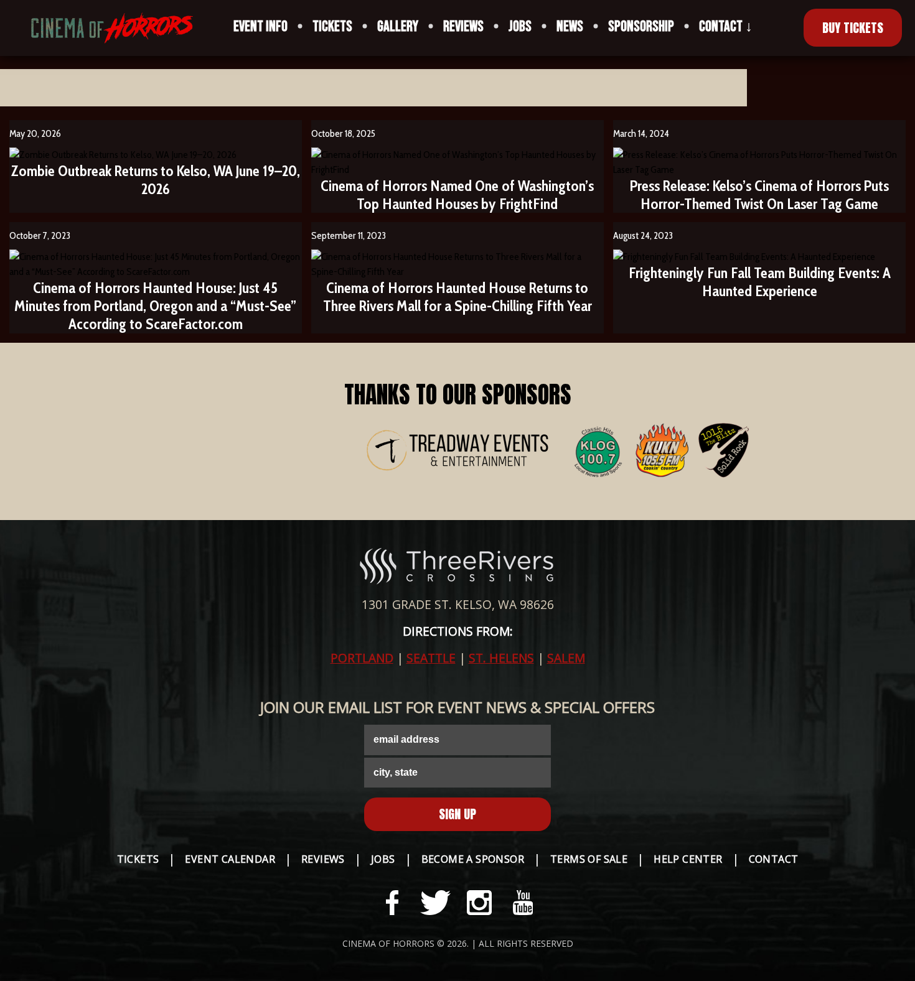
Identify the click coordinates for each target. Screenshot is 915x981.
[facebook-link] (392, 902)
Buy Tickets (852, 27)
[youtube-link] (522, 902)
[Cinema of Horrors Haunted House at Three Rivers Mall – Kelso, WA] (102, 28)
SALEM (566, 657)
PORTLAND (362, 657)
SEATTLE (431, 657)
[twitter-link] (435, 902)
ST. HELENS (501, 657)
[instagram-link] (479, 902)
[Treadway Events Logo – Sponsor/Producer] (457, 452)
